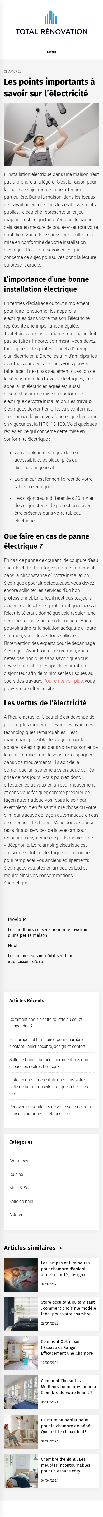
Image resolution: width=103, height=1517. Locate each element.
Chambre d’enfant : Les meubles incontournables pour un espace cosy (65, 1465)
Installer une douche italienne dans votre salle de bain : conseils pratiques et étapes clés (48, 1086)
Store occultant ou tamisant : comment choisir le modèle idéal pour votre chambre (68, 1308)
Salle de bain (21, 1201)
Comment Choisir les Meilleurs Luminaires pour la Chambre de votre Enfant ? (68, 1386)
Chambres (12, 71)
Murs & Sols (20, 1188)
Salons (15, 1215)
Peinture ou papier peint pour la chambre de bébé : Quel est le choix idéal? (67, 1426)
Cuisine (16, 1174)
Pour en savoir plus (63, 681)
